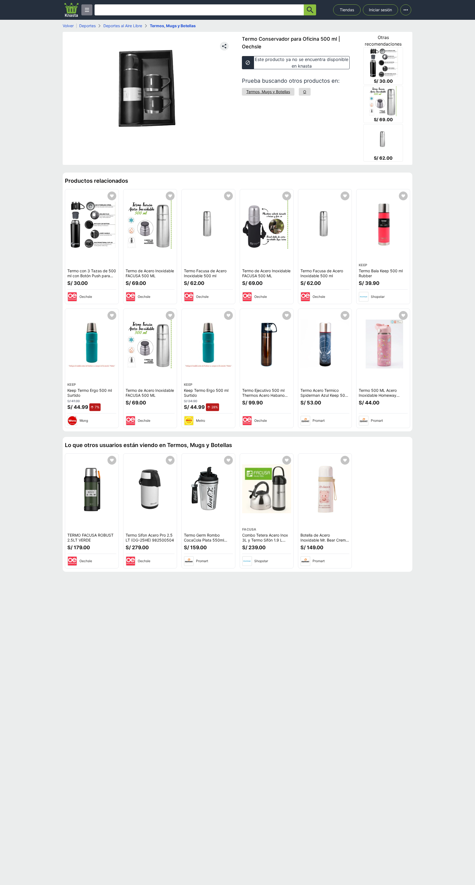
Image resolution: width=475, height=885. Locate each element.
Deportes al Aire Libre (122, 25)
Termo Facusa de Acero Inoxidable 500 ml (205, 273)
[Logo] (71, 10)
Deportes (87, 25)
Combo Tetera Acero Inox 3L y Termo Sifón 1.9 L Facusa (265, 540)
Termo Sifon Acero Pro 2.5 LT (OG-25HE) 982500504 (150, 537)
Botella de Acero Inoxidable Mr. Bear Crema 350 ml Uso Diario (324, 540)
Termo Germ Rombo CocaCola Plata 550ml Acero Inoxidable (204, 540)
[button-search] (310, 9)
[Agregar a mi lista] (111, 196)
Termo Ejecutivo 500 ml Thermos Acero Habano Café (263, 395)
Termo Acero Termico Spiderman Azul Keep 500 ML (323, 395)
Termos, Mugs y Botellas (173, 25)
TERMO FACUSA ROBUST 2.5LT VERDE (90, 537)
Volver (68, 25)
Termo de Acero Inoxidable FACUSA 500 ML (150, 273)
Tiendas (347, 9)
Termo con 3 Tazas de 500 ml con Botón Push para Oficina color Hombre (91, 275)
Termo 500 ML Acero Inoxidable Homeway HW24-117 (378, 395)
